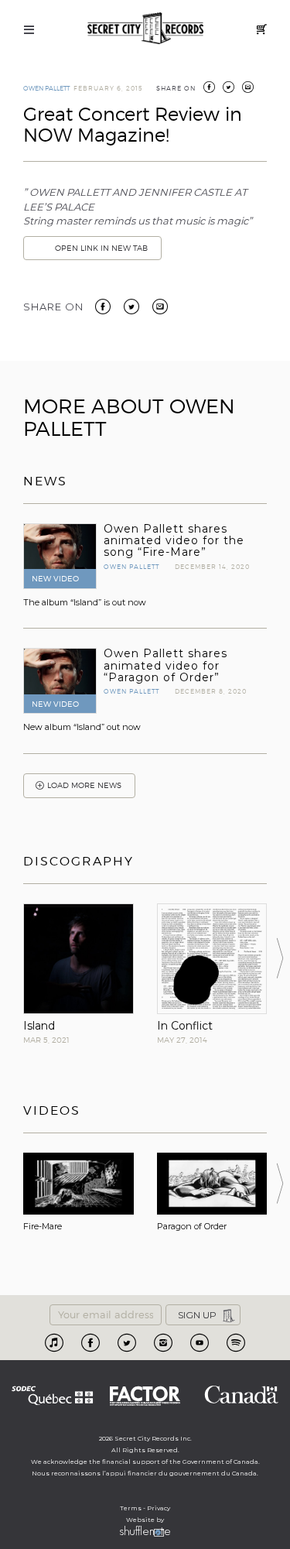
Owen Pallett (46, 88)
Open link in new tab (101, 248)
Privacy (158, 1508)
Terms (131, 1508)
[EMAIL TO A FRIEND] (248, 88)
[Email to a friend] (160, 306)
